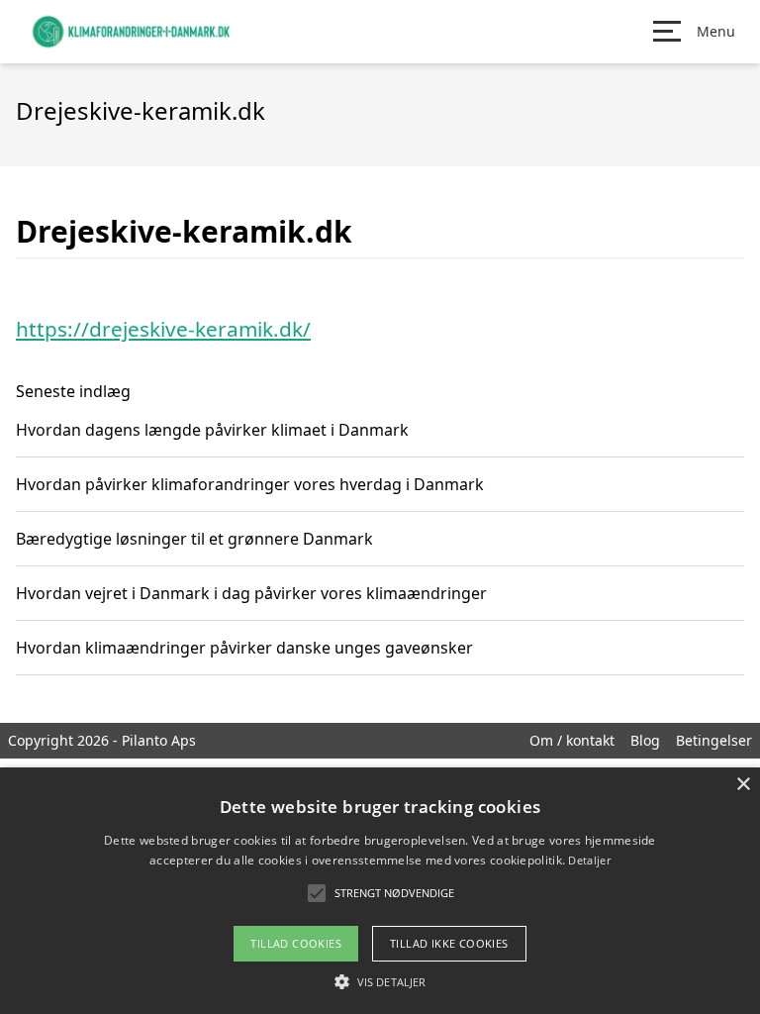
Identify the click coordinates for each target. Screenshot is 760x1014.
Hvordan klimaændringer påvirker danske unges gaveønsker (244, 648)
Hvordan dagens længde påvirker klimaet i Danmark (212, 430)
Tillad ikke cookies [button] (449, 943)
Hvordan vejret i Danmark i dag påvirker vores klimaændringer (251, 593)
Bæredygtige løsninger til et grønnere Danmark (194, 539)
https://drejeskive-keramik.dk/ (163, 329)
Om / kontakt (572, 740)
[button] (380, 981)
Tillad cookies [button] (295, 943)
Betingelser (714, 740)
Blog (645, 740)
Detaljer (589, 860)
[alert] (380, 890)
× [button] (742, 784)
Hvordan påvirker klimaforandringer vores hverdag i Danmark (250, 484)
